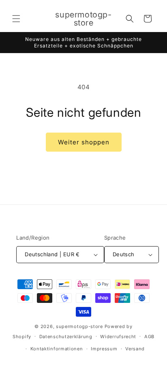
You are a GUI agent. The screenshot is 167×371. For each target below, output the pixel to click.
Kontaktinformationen (56, 349)
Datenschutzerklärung (65, 336)
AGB (149, 336)
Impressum (104, 349)
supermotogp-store (79, 326)
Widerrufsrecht (118, 336)
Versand (135, 349)
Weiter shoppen (83, 142)
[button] (16, 19)
